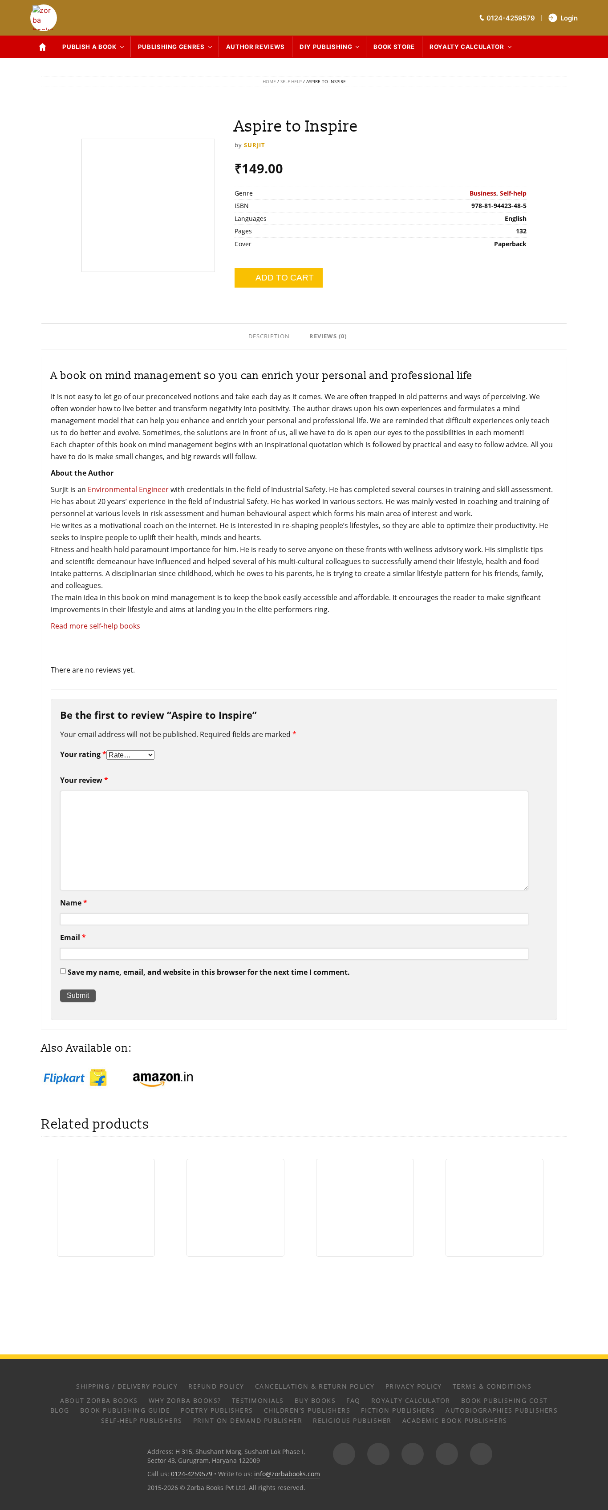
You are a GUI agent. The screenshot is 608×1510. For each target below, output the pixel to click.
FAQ (353, 1400)
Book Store (394, 46)
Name (73, 903)
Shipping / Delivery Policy (127, 1386)
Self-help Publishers (141, 1420)
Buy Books (315, 1400)
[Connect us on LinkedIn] (447, 1454)
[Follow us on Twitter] (412, 1454)
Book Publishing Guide (125, 1410)
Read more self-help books (95, 626)
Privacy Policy (413, 1386)
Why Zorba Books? (185, 1400)
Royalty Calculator (467, 46)
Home (269, 81)
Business (483, 193)
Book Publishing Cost (504, 1400)
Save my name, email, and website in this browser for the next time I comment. (209, 972)
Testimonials (258, 1400)
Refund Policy (216, 1386)
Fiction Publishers (398, 1410)
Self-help (291, 81)
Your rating (83, 754)
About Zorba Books (99, 1400)
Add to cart (284, 277)
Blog (59, 1410)
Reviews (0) (328, 336)
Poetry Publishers (217, 1410)
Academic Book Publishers (454, 1420)
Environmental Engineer (128, 489)
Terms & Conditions (492, 1386)
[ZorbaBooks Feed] (344, 1454)
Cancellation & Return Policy (315, 1386)
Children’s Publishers (307, 1410)
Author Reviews (255, 46)
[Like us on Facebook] (378, 1454)
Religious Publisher (352, 1420)
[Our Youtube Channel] (481, 1454)
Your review (84, 780)
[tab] (270, 335)
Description (269, 336)
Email (73, 937)
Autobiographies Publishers (502, 1410)
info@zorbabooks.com (287, 1474)
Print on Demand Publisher (248, 1420)
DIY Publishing (326, 46)
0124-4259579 (191, 1474)
